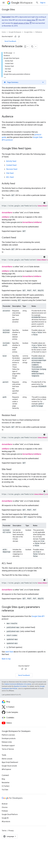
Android (4, 804)
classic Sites (31, 20)
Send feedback (10, 41)
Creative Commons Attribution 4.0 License (17, 684)
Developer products (9, 738)
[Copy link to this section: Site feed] (13, 469)
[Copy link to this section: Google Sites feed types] (33, 148)
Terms (4, 830)
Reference (38, 32)
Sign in (42, 3)
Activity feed (11, 161)
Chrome (4, 807)
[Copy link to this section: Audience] (15, 116)
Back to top (6, 659)
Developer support (8, 745)
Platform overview (8, 735)
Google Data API (38, 616)
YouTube (5, 790)
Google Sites (8, 9)
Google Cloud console (9, 766)
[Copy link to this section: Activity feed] (17, 183)
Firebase (5, 811)
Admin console (7, 759)
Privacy (11, 830)
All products (6, 821)
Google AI (5, 818)
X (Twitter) (5, 786)
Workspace (26, 2)
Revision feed (11, 169)
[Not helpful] (19, 36)
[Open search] (37, 2)
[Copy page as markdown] (32, 46)
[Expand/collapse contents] (14, 53)
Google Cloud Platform (10, 814)
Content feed (11, 165)
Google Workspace (15, 32)
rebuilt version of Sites (21, 23)
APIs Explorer (6, 769)
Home (4, 32)
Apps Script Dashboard (10, 762)
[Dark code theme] (44, 203)
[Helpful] (15, 36)
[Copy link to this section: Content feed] (18, 237)
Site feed (10, 173)
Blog (3, 779)
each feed (9, 652)
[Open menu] (3, 2)
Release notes (7, 742)
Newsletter (5, 782)
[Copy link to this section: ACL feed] (14, 563)
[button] (24, 82)
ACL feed (10, 177)
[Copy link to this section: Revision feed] (18, 415)
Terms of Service (8, 749)
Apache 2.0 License (20, 686)
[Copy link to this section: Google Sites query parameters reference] (16, 610)
